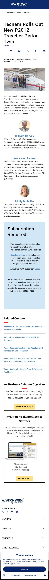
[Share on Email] (11, 51)
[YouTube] (12, 512)
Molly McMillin (24, 201)
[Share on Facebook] (36, 51)
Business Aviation (21, 12)
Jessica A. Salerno (24, 59)
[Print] (44, 51)
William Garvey (9, 59)
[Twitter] (3, 512)
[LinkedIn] (17, 512)
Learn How (23, 478)
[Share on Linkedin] (19, 51)
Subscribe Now (23, 406)
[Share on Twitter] (28, 51)
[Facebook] (7, 512)
